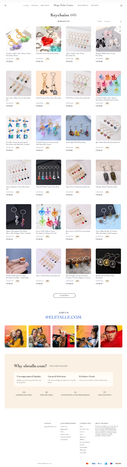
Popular (34, 5)
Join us (63, 313)
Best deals (45, 5)
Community (83, 452)
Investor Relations (85, 442)
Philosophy (83, 450)
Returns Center (65, 434)
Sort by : (100, 21)
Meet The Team (84, 429)
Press (81, 434)
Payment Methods (66, 437)
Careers (82, 432)
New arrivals (83, 5)
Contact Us (64, 426)
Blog (81, 426)
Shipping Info (64, 429)
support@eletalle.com (50, 426)
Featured (95, 5)
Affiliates (82, 439)
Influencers (83, 437)
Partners (82, 445)
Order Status (64, 439)
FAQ (62, 432)
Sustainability (83, 447)
